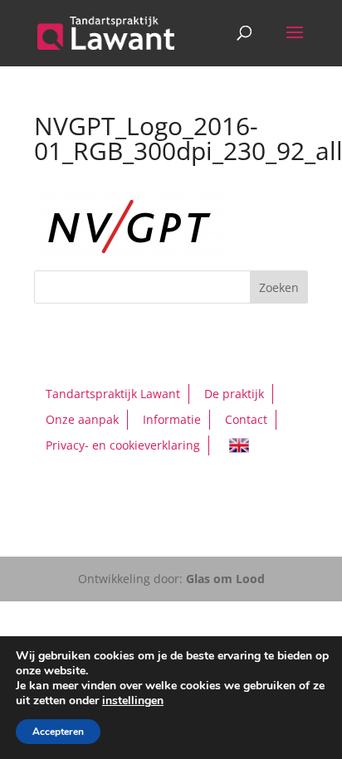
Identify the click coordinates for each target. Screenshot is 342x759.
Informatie (172, 419)
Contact (246, 419)
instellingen (133, 700)
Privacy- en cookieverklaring (123, 445)
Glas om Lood (225, 578)
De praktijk (234, 393)
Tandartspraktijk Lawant (113, 393)
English (239, 445)
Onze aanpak (82, 419)
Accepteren (58, 731)
